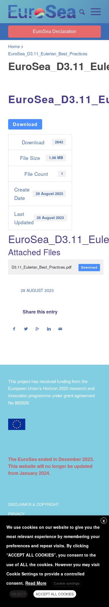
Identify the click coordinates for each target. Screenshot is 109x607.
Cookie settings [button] (67, 583)
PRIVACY (16, 514)
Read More (36, 583)
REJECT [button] (18, 593)
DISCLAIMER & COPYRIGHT (33, 504)
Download (25, 124)
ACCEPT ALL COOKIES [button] (55, 593)
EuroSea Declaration (54, 31)
